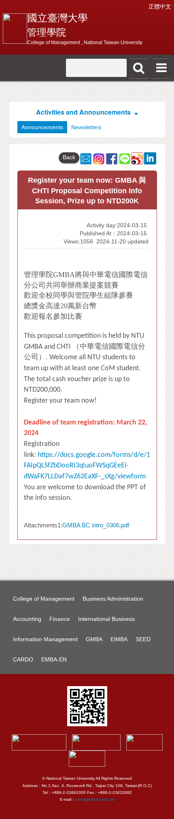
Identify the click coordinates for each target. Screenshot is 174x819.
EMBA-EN (54, 659)
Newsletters (86, 127)
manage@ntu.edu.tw (95, 799)
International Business (106, 619)
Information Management (45, 639)
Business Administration (113, 598)
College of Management (43, 598)
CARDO (23, 659)
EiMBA (118, 639)
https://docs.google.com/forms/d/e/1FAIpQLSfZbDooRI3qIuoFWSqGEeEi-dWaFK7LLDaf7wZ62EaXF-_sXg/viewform (87, 465)
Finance (59, 619)
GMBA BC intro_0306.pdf (95, 525)
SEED (143, 639)
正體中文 (160, 6)
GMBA (94, 639)
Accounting (27, 619)
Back (69, 157)
